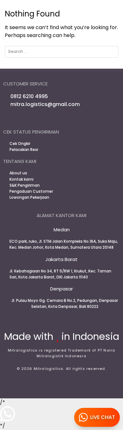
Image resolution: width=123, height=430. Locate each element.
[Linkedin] (70, 119)
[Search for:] (61, 52)
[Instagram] (53, 119)
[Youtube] (61, 119)
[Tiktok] (78, 119)
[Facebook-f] (45, 119)
